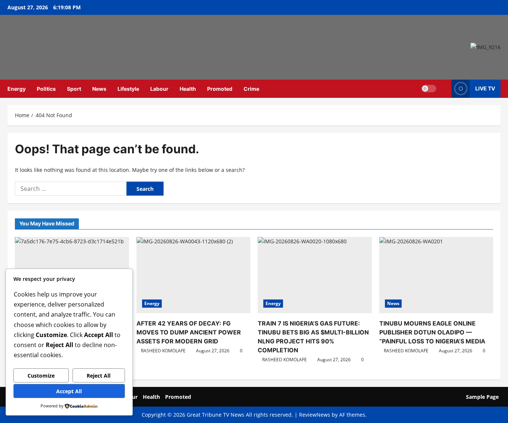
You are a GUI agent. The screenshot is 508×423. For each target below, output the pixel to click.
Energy (16, 89)
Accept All (69, 391)
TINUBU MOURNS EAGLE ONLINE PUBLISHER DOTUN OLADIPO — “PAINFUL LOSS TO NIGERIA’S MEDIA (432, 332)
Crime (251, 89)
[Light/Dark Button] (428, 88)
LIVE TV (485, 88)
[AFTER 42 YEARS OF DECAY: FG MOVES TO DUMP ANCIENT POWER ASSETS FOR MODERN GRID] (193, 275)
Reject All (98, 375)
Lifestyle (128, 89)
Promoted (219, 89)
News (99, 89)
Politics (46, 89)
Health (188, 89)
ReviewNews (314, 414)
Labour (159, 89)
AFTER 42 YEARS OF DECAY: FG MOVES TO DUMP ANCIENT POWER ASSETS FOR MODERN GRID (188, 332)
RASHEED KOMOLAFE (163, 350)
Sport (74, 89)
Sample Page (482, 396)
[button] (444, 88)
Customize (41, 375)
